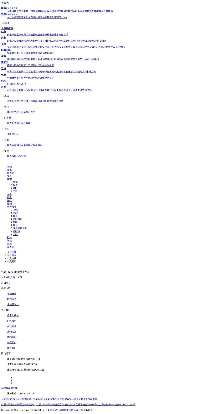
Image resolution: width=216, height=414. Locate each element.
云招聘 (31, 101)
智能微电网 (48, 65)
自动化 (10, 84)
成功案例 (11, 337)
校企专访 (58, 101)
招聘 (6, 23)
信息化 (52, 11)
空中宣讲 (23, 101)
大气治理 (37, 90)
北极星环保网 (11, 14)
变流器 (102, 41)
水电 (23, 11)
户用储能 (94, 59)
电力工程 (26, 34)
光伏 (18, 11)
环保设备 (66, 90)
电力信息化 (20, 84)
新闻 (6, 2)
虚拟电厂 (16, 53)
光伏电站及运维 (29, 47)
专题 (6, 151)
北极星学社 (13, 304)
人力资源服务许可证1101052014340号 (116, 404)
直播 (6, 95)
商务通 (7, 117)
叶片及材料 (41, 41)
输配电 (92, 11)
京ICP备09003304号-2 (30, 399)
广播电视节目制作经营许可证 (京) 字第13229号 (25, 404)
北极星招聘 (7, 28)
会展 (6, 139)
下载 (15, 191)
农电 (105, 11)
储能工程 (51, 59)
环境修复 (42, 17)
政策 (9, 169)
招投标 (10, 173)
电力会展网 (13, 145)
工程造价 (40, 71)
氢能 (42, 11)
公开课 (15, 101)
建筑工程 (73, 71)
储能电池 (11, 59)
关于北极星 (13, 315)
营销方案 (11, 331)
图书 (14, 112)
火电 (9, 11)
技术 (9, 179)
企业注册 (11, 252)
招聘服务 (11, 299)
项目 (9, 176)
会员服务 (11, 326)
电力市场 (30, 11)
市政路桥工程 (61, 71)
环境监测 (51, 17)
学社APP (30, 112)
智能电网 (61, 11)
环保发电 (16, 34)
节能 (26, 17)
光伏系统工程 (68, 47)
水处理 (15, 17)
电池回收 (40, 78)
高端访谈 (49, 101)
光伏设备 (110, 47)
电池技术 (49, 78)
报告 (15, 185)
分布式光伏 (55, 47)
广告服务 (11, 321)
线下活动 (21, 112)
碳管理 (64, 34)
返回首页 (6, 283)
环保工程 (49, 71)
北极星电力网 (11, 8)
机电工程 (91, 71)
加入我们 (11, 348)
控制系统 (85, 41)
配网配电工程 (26, 65)
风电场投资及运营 (16, 41)
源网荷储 (40, 53)
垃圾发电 (33, 17)
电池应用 (30, 78)
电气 (3, 81)
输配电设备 (36, 34)
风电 (14, 11)
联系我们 (11, 342)
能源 (87, 11)
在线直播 (11, 293)
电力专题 (11, 156)
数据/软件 (50, 53)
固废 (21, 17)
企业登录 (11, 255)
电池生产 (21, 78)
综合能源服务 (78, 11)
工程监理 (30, 71)
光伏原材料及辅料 (96, 47)
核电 (68, 11)
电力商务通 (13, 123)
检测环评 (47, 90)
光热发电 (120, 47)
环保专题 (21, 156)
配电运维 (37, 65)
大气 (9, 17)
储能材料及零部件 (65, 59)
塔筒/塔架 (76, 41)
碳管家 (99, 11)
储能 (37, 11)
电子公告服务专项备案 (85, 399)
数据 (15, 182)
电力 (3, 8)
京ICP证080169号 (10, 399)
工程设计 (21, 71)
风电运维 (94, 41)
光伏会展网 (36, 145)
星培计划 (40, 101)
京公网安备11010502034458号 (58, 399)
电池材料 (11, 78)
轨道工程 (82, 71)
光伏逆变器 (43, 47)
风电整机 (30, 41)
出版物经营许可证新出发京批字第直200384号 (73, 404)
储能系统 (21, 59)
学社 (6, 106)
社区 (6, 128)
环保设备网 (25, 123)
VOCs (64, 17)
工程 (3, 68)
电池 (110, 11)
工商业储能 (41, 59)
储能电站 (30, 59)
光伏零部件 (81, 47)
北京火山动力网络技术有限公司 (66, 410)
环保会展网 (25, 145)
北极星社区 (13, 134)
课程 (9, 112)
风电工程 (51, 41)
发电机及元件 (63, 41)
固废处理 (19, 90)
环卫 (58, 17)
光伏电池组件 (14, 47)
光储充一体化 (82, 59)
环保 (47, 11)
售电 (58, 34)
